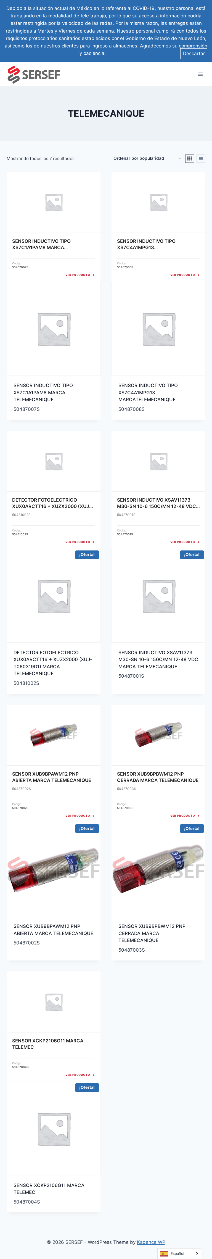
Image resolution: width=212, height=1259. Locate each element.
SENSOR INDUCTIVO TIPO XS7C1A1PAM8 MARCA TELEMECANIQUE (43, 392)
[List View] (201, 159)
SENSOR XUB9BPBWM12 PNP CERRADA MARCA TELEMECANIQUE (152, 933)
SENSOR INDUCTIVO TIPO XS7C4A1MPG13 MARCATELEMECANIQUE (148, 392)
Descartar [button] (194, 53)
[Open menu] (200, 74)
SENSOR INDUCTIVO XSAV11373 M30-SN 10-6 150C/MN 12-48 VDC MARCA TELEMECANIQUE (158, 659)
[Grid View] (189, 159)
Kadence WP (151, 1242)
